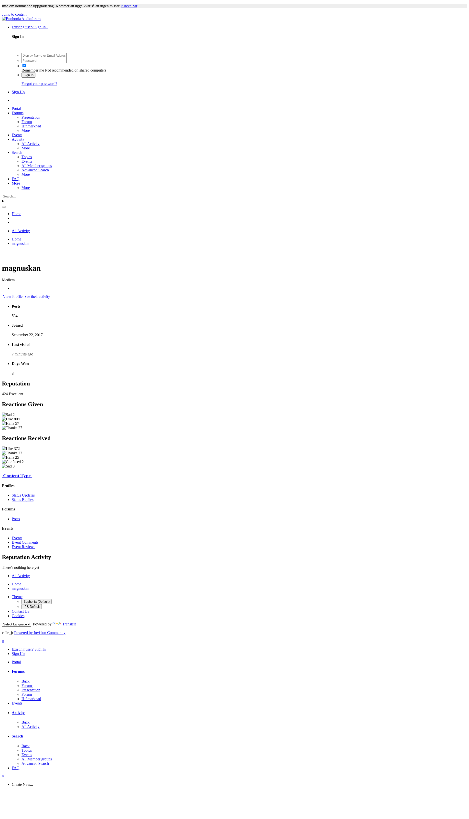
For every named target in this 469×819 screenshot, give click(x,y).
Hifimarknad (31, 126)
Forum (26, 122)
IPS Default (31, 607)
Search (17, 152)
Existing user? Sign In (30, 27)
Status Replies (22, 500)
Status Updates (23, 495)
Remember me (32, 70)
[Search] (4, 206)
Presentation (30, 117)
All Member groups (36, 166)
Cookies (18, 616)
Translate (69, 624)
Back (25, 681)
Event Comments (25, 542)
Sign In (28, 75)
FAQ (16, 179)
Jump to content (14, 14)
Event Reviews (23, 547)
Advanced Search (35, 170)
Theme (17, 597)
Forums (17, 113)
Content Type (17, 475)
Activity (18, 139)
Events (17, 135)
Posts (16, 519)
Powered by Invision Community (39, 633)
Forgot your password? (39, 84)
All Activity (30, 144)
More (25, 130)
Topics (26, 157)
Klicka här (129, 6)
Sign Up (18, 92)
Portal (16, 108)
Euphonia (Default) (36, 601)
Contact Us (20, 611)
